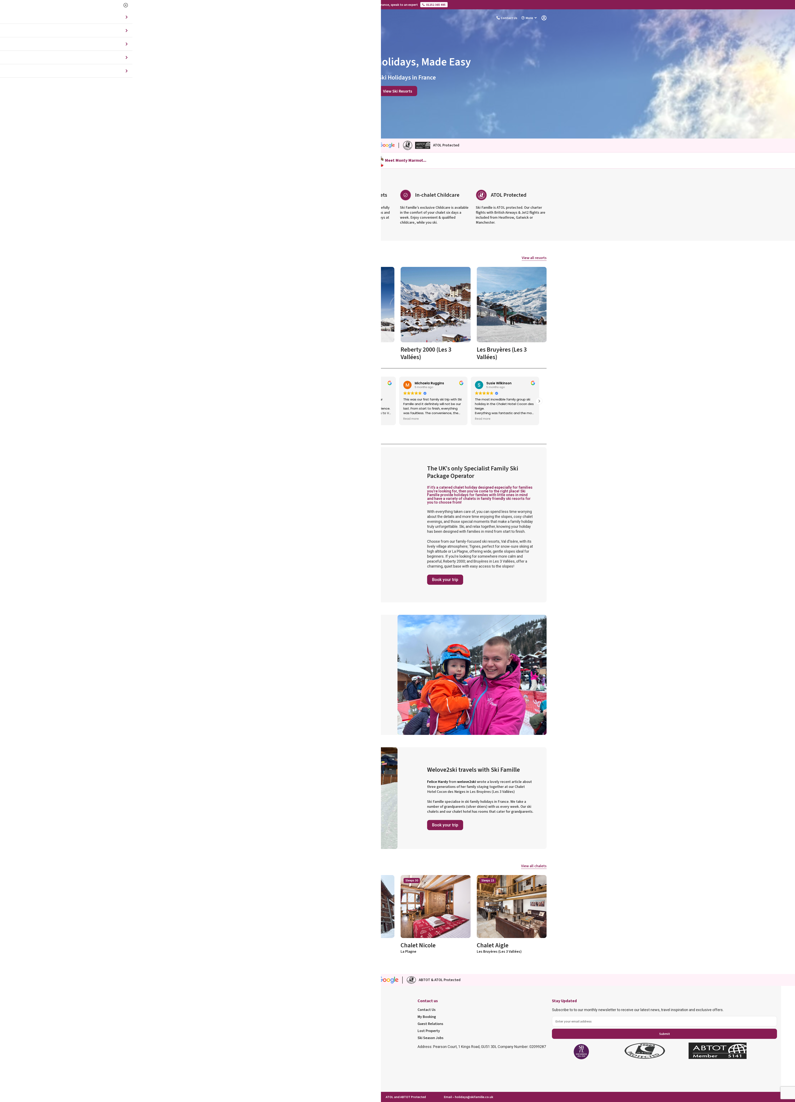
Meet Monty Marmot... (405, 160)
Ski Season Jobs (430, 1038)
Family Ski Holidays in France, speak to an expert (382, 4)
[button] (539, 401)
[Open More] (535, 17)
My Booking (427, 1016)
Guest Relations (430, 1023)
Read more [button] (411, 419)
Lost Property (429, 1030)
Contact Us (427, 1009)
